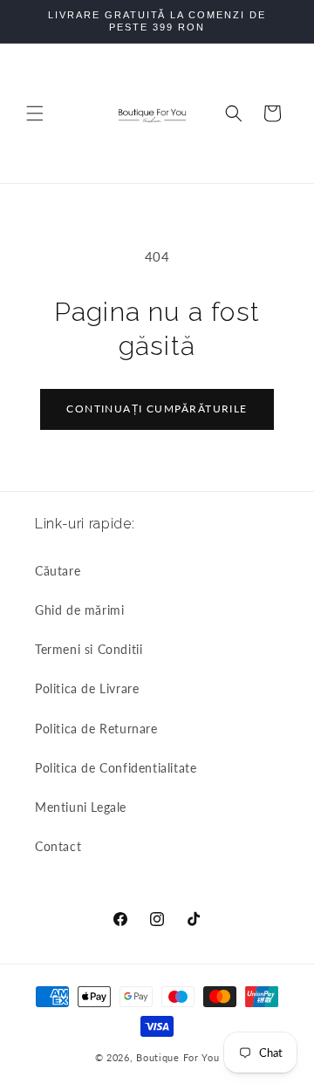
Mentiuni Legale (80, 807)
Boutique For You (177, 1057)
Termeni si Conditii (88, 649)
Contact (58, 846)
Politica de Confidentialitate (115, 767)
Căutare (57, 570)
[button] (35, 113)
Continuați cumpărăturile (157, 408)
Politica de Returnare (96, 728)
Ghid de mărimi (79, 610)
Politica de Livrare (87, 688)
